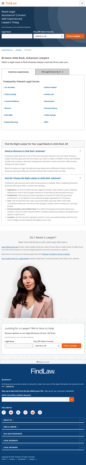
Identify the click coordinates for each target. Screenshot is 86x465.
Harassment (49, 101)
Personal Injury (50, 108)
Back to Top (44, 362)
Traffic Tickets (50, 115)
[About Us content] (82, 420)
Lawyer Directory (7, 50)
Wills (46, 122)
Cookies (32, 459)
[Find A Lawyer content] (82, 427)
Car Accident (10, 87)
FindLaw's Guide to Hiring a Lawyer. (56, 254)
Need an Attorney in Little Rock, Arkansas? (25, 151)
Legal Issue (6, 32)
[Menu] (3, 3)
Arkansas (18, 50)
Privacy (12, 459)
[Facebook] (4, 412)
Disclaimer (22, 459)
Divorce (8, 108)
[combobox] (17, 36)
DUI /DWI (8, 115)
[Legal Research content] (82, 440)
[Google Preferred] (40, 412)
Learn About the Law (10, 247)
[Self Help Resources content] (82, 433)
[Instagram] (25, 412)
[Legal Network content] (82, 447)
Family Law (49, 94)
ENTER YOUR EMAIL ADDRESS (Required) (16, 395)
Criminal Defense (12, 101)
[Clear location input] (61, 36)
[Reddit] (33, 412)
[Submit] (71, 399)
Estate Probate (50, 87)
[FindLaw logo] (12, 3)
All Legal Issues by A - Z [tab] (52, 72)
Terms (4, 459)
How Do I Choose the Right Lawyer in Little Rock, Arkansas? (33, 178)
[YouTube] (11, 412)
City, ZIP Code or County (43, 32)
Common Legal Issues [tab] (18, 72)
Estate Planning (11, 122)
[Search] (82, 3)
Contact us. (10, 386)
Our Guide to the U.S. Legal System (15, 258)
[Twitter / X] (18, 412)
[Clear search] (58, 345)
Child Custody (10, 94)
